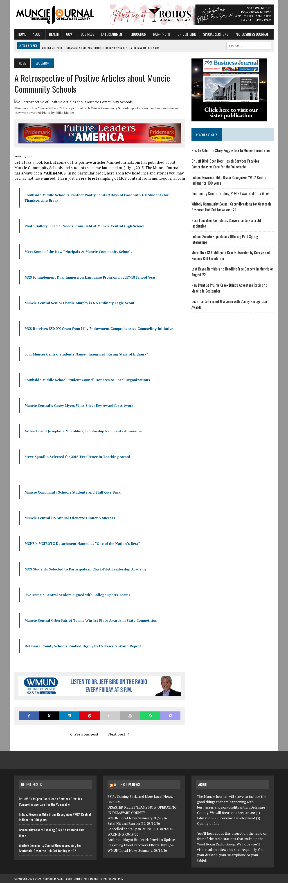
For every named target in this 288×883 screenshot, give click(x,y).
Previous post (86, 734)
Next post (116, 734)
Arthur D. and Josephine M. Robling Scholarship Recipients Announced (84, 431)
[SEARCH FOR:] (248, 45)
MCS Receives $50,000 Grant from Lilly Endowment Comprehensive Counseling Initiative (99, 328)
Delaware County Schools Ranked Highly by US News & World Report (83, 646)
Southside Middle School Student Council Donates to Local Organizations (87, 380)
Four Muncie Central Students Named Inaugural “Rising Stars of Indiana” (86, 354)
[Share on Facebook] (29, 715)
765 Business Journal (251, 34)
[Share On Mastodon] (170, 715)
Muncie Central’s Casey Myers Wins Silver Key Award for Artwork (79, 405)
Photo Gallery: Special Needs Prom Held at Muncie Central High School (84, 226)
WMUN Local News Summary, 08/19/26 (137, 850)
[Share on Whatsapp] (150, 715)
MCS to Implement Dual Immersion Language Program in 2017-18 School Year (90, 277)
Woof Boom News (127, 784)
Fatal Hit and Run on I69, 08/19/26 (134, 823)
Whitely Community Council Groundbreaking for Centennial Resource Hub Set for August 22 (231, 206)
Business (87, 34)
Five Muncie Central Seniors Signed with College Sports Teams (77, 594)
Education (138, 34)
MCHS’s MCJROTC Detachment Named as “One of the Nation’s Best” (82, 543)
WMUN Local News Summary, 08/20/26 (137, 818)
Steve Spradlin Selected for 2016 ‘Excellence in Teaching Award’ (78, 456)
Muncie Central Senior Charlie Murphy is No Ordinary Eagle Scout (79, 303)
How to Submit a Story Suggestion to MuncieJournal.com (230, 150)
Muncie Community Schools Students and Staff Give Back (73, 492)
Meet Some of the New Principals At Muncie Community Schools (78, 251)
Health (54, 34)
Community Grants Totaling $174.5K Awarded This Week (230, 193)
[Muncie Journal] (55, 14)
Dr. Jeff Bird (187, 34)
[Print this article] (130, 715)
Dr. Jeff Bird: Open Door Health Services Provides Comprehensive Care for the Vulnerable (225, 164)
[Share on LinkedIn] (69, 715)
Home (22, 34)
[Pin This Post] (89, 715)
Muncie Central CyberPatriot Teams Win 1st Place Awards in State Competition (91, 620)
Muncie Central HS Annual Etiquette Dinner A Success (70, 518)
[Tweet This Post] (49, 715)
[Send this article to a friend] (110, 715)
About (37, 34)
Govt (70, 34)
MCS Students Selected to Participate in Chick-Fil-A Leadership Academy (85, 569)
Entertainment (112, 34)
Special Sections (215, 34)
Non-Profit (162, 34)
